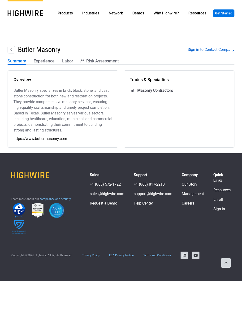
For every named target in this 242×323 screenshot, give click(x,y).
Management (193, 194)
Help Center (143, 203)
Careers (188, 203)
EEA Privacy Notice (121, 255)
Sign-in (219, 209)
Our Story (189, 184)
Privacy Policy (91, 255)
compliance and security (55, 199)
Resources (222, 190)
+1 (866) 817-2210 (149, 184)
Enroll (218, 199)
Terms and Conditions (157, 255)
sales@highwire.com (107, 194)
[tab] (17, 61)
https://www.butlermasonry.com (40, 138)
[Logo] (25, 13)
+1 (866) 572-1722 (105, 184)
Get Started (223, 13)
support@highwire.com (153, 194)
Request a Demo (103, 203)
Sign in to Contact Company (211, 49)
